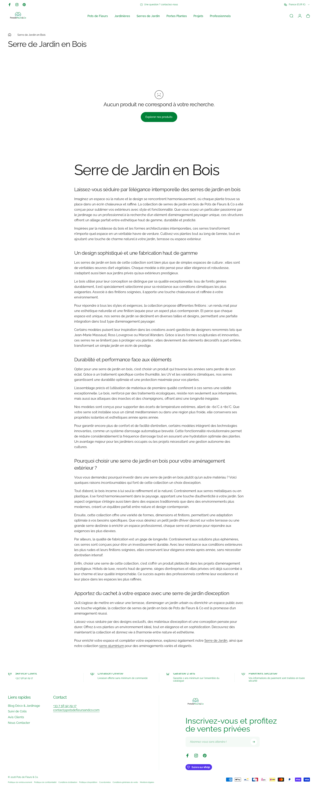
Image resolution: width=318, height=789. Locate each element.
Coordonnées (105, 782)
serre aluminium (111, 646)
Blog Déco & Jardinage (24, 705)
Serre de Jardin (215, 641)
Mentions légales (147, 782)
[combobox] (297, 4)
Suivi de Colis (17, 711)
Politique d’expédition (88, 782)
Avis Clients (16, 717)
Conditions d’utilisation (67, 782)
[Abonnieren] (253, 742)
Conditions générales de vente (125, 782)
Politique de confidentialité (45, 782)
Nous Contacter (19, 722)
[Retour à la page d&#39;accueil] (9, 34)
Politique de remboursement (20, 782)
